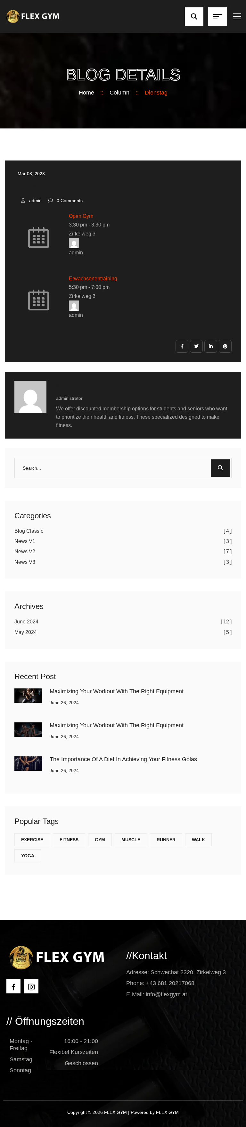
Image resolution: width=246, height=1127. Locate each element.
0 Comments (70, 200)
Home (86, 92)
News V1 (123, 541)
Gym (100, 839)
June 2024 (123, 621)
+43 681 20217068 (170, 983)
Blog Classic (123, 531)
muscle (130, 839)
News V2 (123, 551)
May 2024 (123, 632)
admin (35, 200)
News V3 (123, 562)
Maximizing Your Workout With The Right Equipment (117, 691)
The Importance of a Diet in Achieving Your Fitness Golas (123, 759)
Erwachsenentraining (93, 278)
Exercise (32, 839)
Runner (166, 839)
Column (119, 92)
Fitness (69, 839)
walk (198, 839)
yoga (27, 855)
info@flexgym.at (166, 994)
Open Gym (81, 216)
